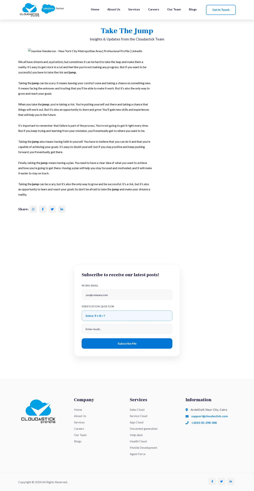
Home (95, 9)
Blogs (193, 9)
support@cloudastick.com (209, 416)
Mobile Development (143, 447)
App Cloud (136, 422)
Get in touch (220, 9)
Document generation (143, 428)
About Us (113, 9)
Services (134, 9)
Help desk (136, 435)
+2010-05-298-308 (204, 422)
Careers (153, 9)
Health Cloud (138, 441)
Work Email (90, 285)
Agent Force (137, 454)
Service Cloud (138, 416)
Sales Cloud (137, 409)
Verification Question (98, 306)
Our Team (174, 9)
